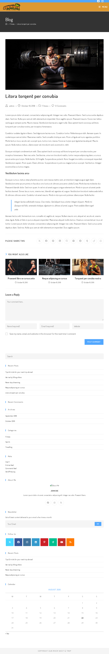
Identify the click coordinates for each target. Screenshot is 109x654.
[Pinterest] (44, 542)
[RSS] (70, 542)
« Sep (7, 633)
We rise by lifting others (13, 377)
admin (11, 106)
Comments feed (10, 468)
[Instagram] (54, 502)
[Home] (6, 24)
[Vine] (53, 542)
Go (98, 524)
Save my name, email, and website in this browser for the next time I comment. (43, 333)
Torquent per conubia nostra (88, 278)
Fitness (45, 106)
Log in (7, 462)
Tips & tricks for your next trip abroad (19, 372)
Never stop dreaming (12, 382)
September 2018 (11, 416)
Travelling (8, 447)
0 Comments (60, 106)
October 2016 (10, 421)
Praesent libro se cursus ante (21, 278)
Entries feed (9, 465)
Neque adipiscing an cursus (54, 278)
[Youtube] (62, 542)
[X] (61, 502)
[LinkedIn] (36, 542)
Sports (7, 442)
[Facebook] (48, 502)
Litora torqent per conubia (26, 24)
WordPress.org (10, 471)
